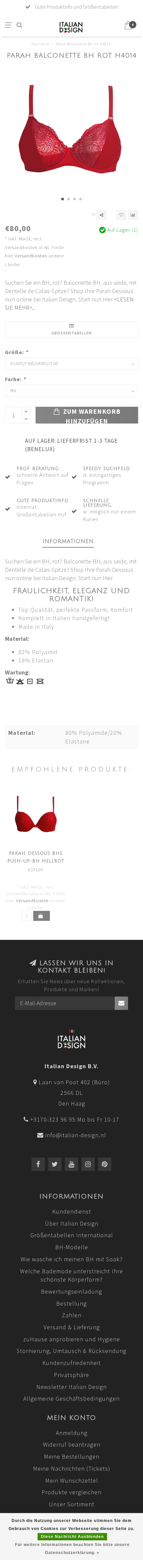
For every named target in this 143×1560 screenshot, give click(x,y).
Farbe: (15, 379)
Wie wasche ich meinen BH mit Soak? (72, 1259)
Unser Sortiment (71, 1504)
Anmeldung (71, 1433)
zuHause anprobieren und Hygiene (71, 1339)
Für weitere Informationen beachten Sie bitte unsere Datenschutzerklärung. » (72, 1548)
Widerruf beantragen (71, 1444)
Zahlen (71, 1315)
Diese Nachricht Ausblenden (72, 1536)
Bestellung (71, 1303)
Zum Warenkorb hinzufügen (91, 415)
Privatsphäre (71, 1375)
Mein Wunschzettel (71, 1480)
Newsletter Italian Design (71, 1387)
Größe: (16, 352)
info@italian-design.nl (75, 1135)
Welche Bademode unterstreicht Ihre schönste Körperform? (71, 1275)
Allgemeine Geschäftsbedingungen (71, 1398)
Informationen (68, 541)
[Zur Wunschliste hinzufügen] (121, 215)
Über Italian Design (71, 1223)
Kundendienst (71, 1211)
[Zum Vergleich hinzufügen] (133, 215)
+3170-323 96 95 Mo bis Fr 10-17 (74, 1119)
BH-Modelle (71, 1247)
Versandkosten (31, 256)
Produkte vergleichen (71, 1492)
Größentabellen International (71, 1235)
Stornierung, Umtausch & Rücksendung (71, 1351)
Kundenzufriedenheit (71, 1363)
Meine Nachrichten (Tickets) (71, 1468)
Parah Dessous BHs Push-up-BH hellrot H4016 (35, 861)
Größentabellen (72, 332)
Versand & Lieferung (72, 1327)
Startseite (40, 44)
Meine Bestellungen (71, 1456)
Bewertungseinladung (71, 1291)
